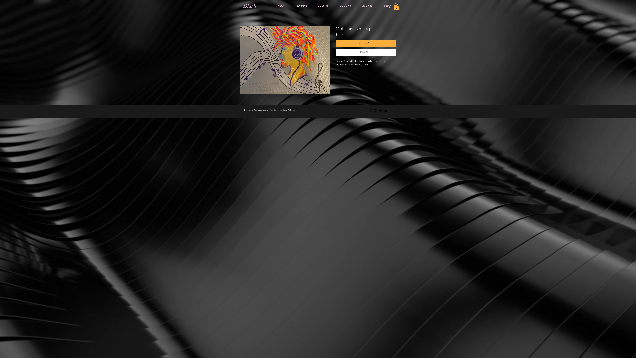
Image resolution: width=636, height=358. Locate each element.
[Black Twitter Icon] (380, 111)
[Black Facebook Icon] (371, 111)
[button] (396, 6)
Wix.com (292, 110)
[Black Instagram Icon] (375, 111)
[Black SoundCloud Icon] (385, 111)
